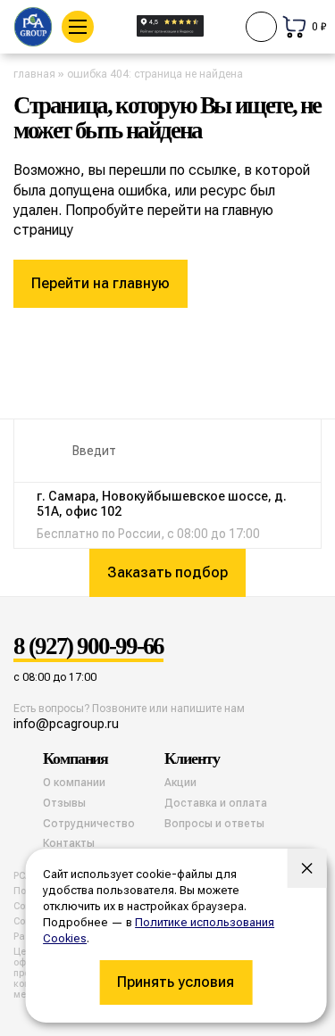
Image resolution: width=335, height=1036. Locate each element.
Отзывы (64, 803)
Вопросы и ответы (214, 823)
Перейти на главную (100, 283)
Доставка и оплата (215, 803)
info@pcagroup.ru (66, 724)
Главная (34, 74)
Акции (180, 782)
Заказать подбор (167, 572)
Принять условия (175, 982)
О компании (74, 782)
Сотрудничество (89, 823)
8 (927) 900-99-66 (88, 646)
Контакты (69, 843)
